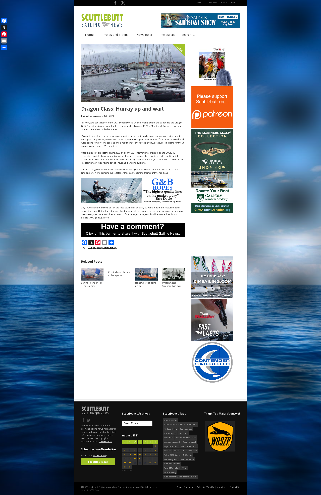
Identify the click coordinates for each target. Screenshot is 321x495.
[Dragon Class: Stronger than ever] (173, 279)
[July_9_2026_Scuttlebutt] (212, 212)
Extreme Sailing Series (186, 437)
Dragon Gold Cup (107, 247)
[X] (4, 27)
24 (130, 463)
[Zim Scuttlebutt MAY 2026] (212, 297)
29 (155, 463)
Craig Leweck (186, 429)
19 (140, 459)
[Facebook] (4, 20)
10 (130, 454)
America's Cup (170, 420)
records (167, 450)
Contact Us (235, 487)
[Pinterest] (4, 34)
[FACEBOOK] (115, 3)
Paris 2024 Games (188, 446)
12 (140, 454)
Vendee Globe (187, 459)
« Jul (124, 470)
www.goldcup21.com (99, 217)
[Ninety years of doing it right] (146, 279)
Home (89, 35)
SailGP (177, 450)
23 (125, 463)
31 (130, 467)
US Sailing (187, 455)
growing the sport (172, 442)
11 (135, 454)
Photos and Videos (115, 35)
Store (224, 2)
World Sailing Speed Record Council (180, 476)
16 (125, 459)
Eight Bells (168, 437)
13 (145, 454)
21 (150, 459)
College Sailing (170, 429)
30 (125, 467)
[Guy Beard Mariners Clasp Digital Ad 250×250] (212, 170)
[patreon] (212, 127)
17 (130, 459)
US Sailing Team (171, 459)
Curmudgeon (170, 433)
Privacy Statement (185, 487)
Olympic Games (171, 446)
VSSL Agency (95, 490)
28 (150, 463)
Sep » (129, 470)
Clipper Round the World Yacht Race (180, 424)
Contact (235, 2)
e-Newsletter (105, 441)
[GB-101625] (133, 202)
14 (150, 454)
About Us (221, 487)
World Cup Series (172, 463)
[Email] (4, 40)
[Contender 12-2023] (212, 382)
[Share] (4, 47)
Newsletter (144, 35)
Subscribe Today (98, 461)
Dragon (92, 247)
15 (155, 454)
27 (145, 463)
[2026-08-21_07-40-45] (200, 27)
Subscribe (212, 2)
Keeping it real (189, 442)
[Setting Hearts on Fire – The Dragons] (92, 279)
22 (155, 459)
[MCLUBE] (212, 340)
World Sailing (170, 472)
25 (135, 463)
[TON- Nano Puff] (212, 84)
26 (140, 463)
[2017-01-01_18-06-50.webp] (211, 436)
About (200, 2)
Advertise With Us (205, 487)
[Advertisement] (212, 235)
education (183, 433)
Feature (180, 48)
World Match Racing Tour (175, 468)
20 (145, 459)
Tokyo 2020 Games (172, 455)
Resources (167, 35)
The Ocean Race (189, 450)
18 (135, 459)
